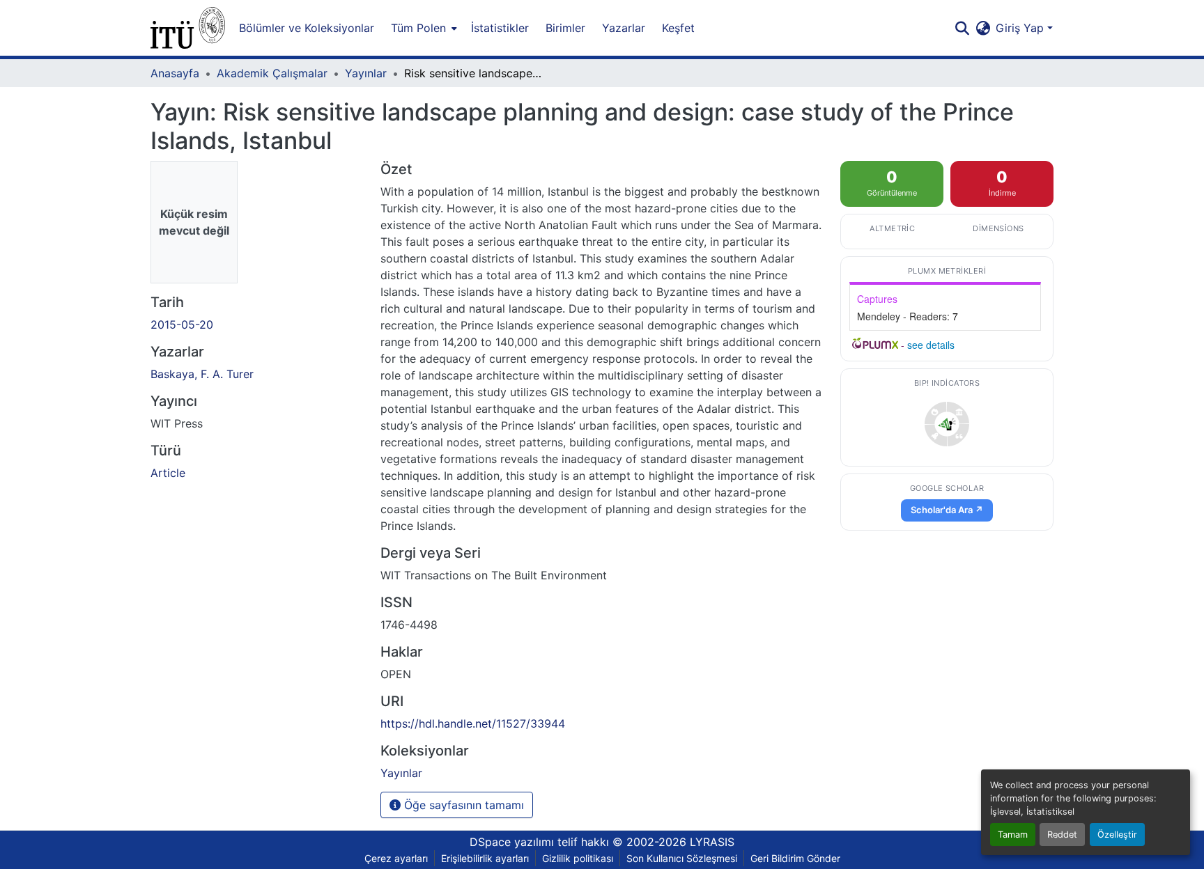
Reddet (1062, 834)
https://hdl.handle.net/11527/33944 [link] (472, 723)
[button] (187, 28)
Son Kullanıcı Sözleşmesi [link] (681, 858)
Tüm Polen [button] (418, 28)
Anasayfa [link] (174, 73)
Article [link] (167, 473)
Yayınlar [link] (366, 73)
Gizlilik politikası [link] (577, 858)
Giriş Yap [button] (1021, 28)
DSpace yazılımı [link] (512, 842)
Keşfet (678, 28)
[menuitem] (422, 28)
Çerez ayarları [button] (396, 858)
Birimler (565, 28)
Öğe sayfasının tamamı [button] (462, 805)
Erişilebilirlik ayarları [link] (485, 858)
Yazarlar (623, 28)
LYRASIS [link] (712, 842)
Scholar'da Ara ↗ (947, 509)
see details (931, 345)
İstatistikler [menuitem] (500, 28)
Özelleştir (1117, 834)
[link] (947, 424)
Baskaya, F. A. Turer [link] (202, 374)
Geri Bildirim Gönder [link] (795, 858)
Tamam (1013, 834)
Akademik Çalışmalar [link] (272, 73)
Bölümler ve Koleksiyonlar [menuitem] (306, 28)
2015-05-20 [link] (181, 324)
